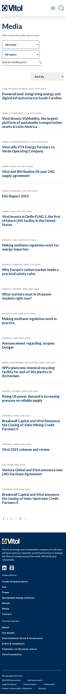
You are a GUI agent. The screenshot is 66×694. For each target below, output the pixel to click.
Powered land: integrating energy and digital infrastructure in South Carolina (32, 96)
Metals (6, 603)
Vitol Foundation (11, 654)
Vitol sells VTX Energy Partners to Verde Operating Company (28, 149)
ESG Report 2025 (15, 196)
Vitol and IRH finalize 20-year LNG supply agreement (28, 173)
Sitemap (42, 688)
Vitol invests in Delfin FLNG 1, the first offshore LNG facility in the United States (31, 220)
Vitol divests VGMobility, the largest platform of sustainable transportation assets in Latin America (32, 122)
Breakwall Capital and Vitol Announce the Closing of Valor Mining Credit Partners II (31, 425)
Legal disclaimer (9, 684)
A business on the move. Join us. (19, 648)
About (5, 627)
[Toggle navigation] (53, 8)
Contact (7, 613)
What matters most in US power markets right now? (26, 296)
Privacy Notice (29, 684)
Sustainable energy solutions (18, 597)
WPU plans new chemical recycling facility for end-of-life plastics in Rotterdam (28, 372)
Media (5, 608)
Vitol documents (34, 680)
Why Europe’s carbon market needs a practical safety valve (30, 272)
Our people (8, 632)
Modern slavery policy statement (17, 688)
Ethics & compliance (13, 643)
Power (5, 592)
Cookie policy (49, 684)
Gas (4, 586)
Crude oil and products (15, 581)
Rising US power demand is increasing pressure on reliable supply (31, 398)
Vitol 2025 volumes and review (26, 449)
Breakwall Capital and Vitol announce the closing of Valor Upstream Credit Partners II (30, 498)
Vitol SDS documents (11, 680)
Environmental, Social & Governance (22, 638)
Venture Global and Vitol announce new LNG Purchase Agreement (32, 472)
